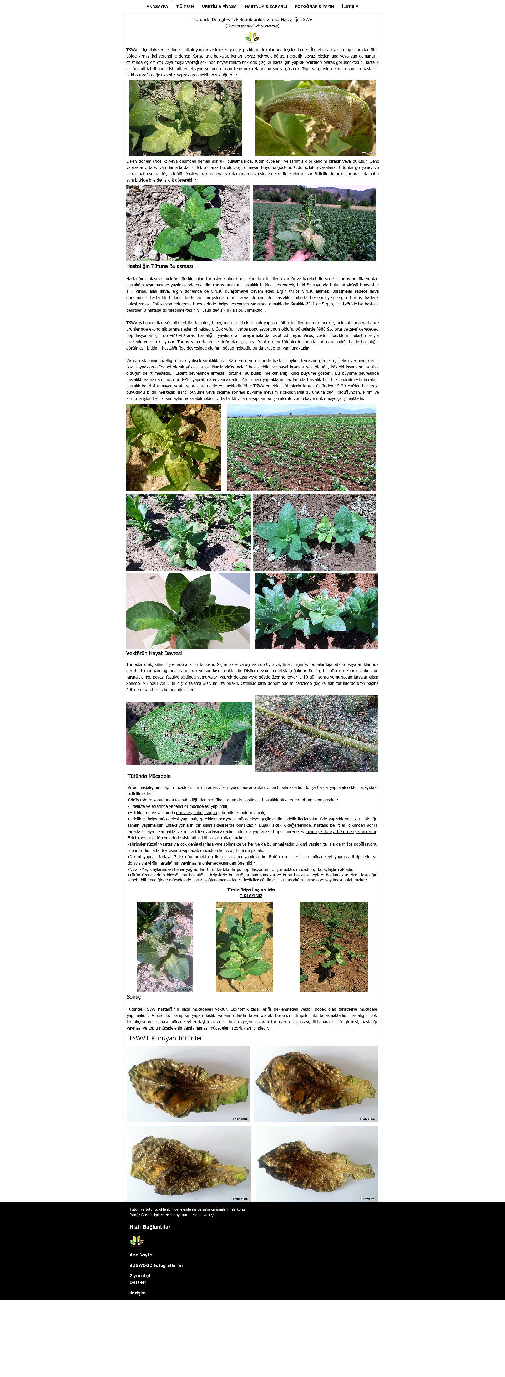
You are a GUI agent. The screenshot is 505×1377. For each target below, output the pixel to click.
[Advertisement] (252, 1339)
